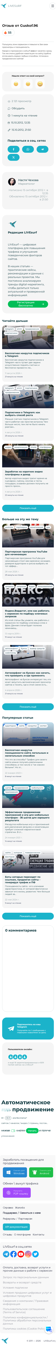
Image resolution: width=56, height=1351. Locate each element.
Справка (8, 1207)
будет (32, 586)
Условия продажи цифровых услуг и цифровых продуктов (27, 1294)
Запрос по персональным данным (26, 1277)
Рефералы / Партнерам (17, 1219)
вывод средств (37, 648)
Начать (32, 1130)
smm (19, 329)
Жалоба (20, 1207)
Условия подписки (15, 1287)
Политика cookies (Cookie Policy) (24, 1328)
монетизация (20, 447)
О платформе (22, 1234)
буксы (24, 648)
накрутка (32, 726)
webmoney (10, 653)
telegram (9, 329)
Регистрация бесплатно (25, 304)
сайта (21, 726)
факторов (10, 857)
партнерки (21, 527)
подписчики (11, 333)
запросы (9, 586)
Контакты (38, 1234)
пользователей (45, 586)
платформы (45, 447)
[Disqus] (28, 972)
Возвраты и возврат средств (22, 1282)
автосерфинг (11, 648)
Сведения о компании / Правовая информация (25, 1302)
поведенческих (32, 852)
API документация (16, 1226)
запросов (21, 586)
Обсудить (18, 108)
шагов (8, 788)
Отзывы (7, 1234)
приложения (11, 792)
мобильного (37, 788)
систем (43, 726)
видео (8, 447)
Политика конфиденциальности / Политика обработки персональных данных (27, 1320)
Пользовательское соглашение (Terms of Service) (24, 1311)
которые (18, 852)
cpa (48, 527)
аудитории (10, 726)
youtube (9, 527)
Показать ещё (28, 508)
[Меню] (52, 6)
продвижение (32, 329)
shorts (33, 447)
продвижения (21, 788)
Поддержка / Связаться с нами (22, 1213)
